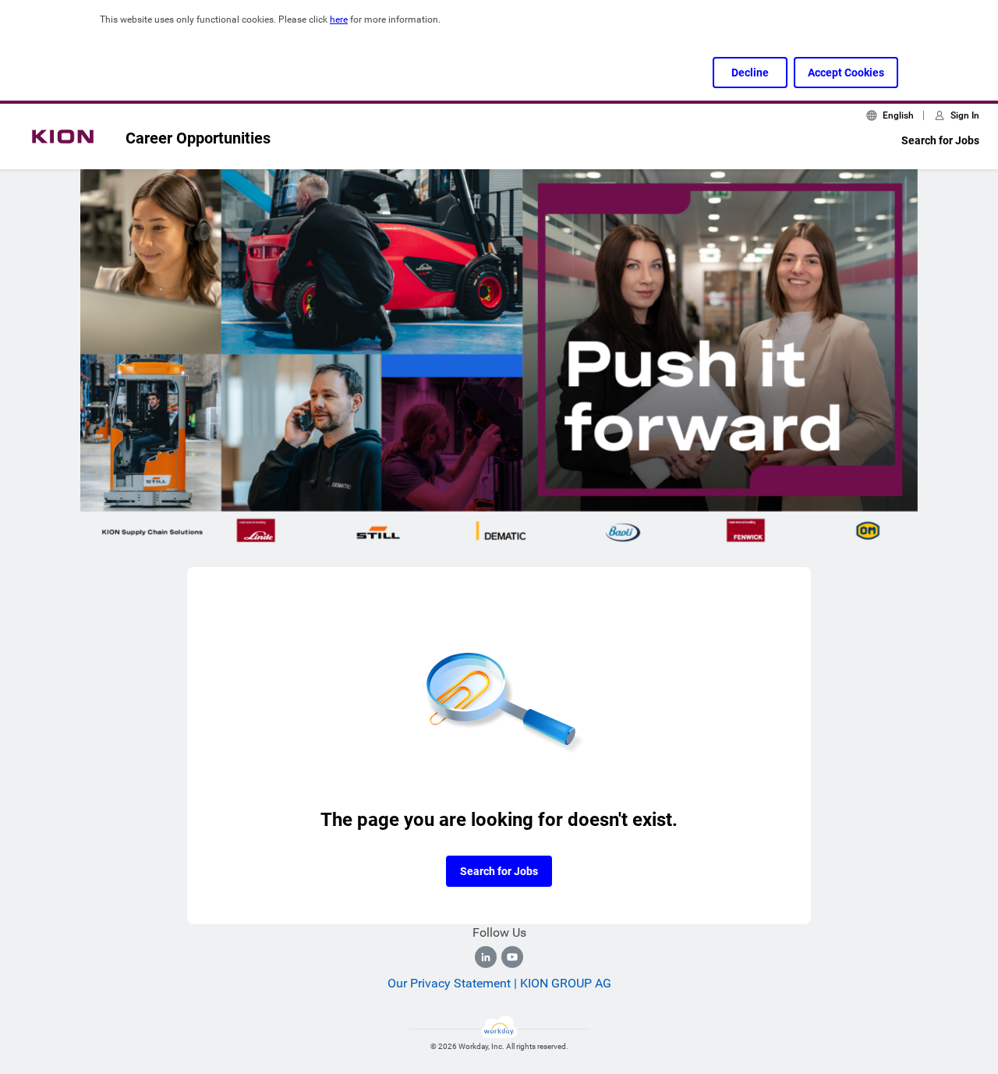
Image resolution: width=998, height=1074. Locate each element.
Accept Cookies (846, 72)
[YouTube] (512, 957)
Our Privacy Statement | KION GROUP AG (499, 983)
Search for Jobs (940, 140)
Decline (750, 72)
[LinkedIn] (486, 957)
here (339, 19)
